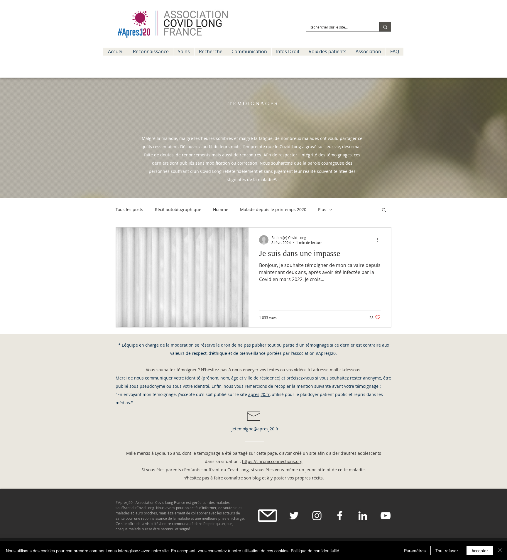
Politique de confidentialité (315, 551)
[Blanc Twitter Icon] (294, 515)
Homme (220, 209)
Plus (322, 209)
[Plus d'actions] (379, 239)
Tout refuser (446, 551)
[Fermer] (499, 550)
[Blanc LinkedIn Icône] (362, 515)
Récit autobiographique (178, 209)
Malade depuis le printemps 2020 (273, 209)
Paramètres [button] (415, 551)
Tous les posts (129, 209)
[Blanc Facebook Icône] (340, 515)
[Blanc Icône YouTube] (385, 515)
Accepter (479, 551)
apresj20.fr (259, 394)
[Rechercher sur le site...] (385, 26)
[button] (150, 52)
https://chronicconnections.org (272, 461)
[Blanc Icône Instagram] (317, 515)
